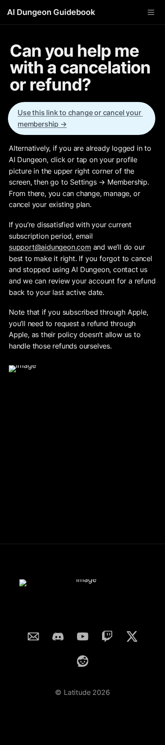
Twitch (107, 635)
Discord (58, 635)
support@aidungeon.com (50, 247)
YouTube (82, 635)
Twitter (132, 635)
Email (33, 635)
